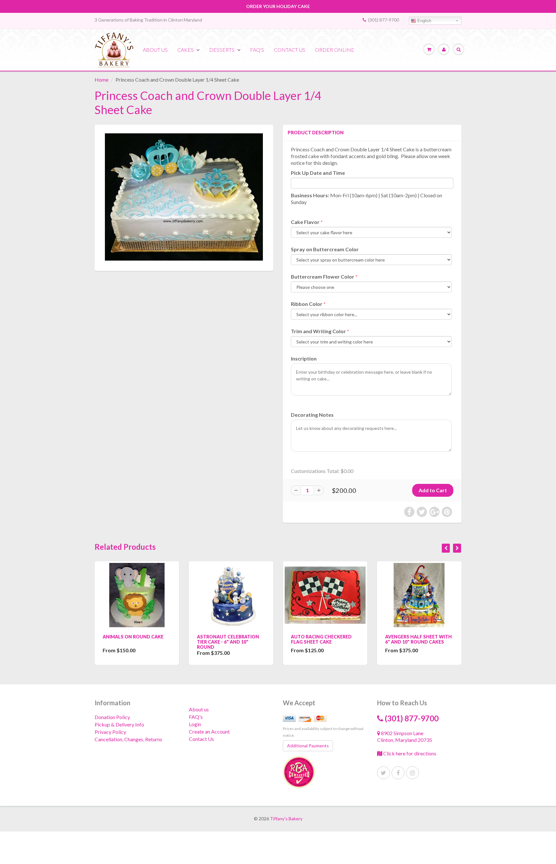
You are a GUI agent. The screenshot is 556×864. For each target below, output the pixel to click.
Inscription (304, 358)
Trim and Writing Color (318, 331)
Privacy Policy (110, 732)
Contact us (289, 50)
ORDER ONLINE (334, 50)
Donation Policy (112, 717)
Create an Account (209, 731)
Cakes (185, 50)
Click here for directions (409, 753)
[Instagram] (412, 772)
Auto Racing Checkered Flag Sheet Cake (321, 639)
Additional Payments (308, 745)
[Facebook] (398, 772)
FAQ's (257, 50)
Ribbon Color (306, 304)
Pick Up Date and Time (318, 173)
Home (101, 79)
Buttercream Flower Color (322, 276)
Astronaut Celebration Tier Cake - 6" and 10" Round (228, 642)
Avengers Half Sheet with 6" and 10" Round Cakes (418, 639)
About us (155, 50)
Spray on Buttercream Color (325, 249)
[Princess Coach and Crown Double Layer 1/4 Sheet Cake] (184, 197)
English (423, 20)
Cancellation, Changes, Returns (128, 739)
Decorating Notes (312, 415)
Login (195, 724)
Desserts (222, 50)
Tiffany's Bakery (286, 818)
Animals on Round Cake (133, 636)
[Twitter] (383, 772)
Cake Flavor (305, 222)
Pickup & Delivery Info (119, 724)
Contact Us (201, 739)
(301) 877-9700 (383, 19)
